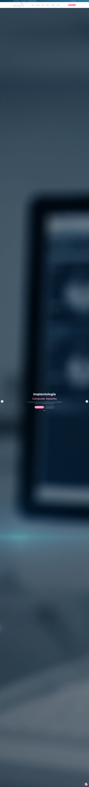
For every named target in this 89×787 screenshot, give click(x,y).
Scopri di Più (39, 407)
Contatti (58, 4)
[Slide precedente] (2, 401)
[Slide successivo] (87, 401)
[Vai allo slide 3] (45, 410)
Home (33, 4)
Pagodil (47, 4)
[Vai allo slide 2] (44, 410)
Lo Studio (38, 4)
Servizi (43, 4)
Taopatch (53, 4)
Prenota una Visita (49, 407)
